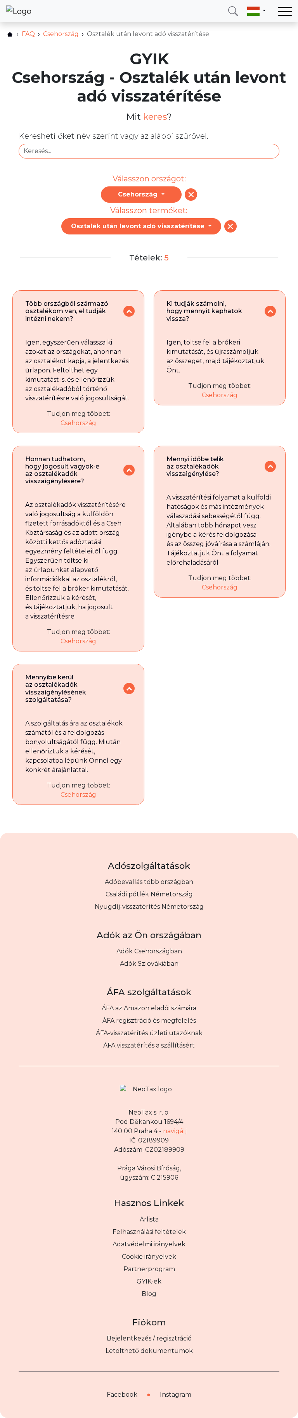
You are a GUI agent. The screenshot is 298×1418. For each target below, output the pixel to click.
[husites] (10, 34)
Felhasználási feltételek (149, 1231)
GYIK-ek (149, 1281)
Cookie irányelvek (149, 1256)
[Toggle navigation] (285, 11)
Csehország (138, 194)
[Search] (233, 11)
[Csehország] (230, 226)
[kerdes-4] (270, 466)
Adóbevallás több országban (149, 882)
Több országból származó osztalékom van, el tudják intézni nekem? (66, 311)
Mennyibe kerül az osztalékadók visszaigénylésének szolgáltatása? (55, 688)
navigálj (175, 1131)
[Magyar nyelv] (256, 11)
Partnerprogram (149, 1269)
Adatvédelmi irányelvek (149, 1244)
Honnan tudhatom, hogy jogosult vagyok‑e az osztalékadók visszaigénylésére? (62, 470)
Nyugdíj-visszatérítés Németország (149, 906)
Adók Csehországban (149, 951)
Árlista (149, 1219)
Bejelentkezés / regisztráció (149, 1338)
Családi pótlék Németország (149, 894)
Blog (149, 1293)
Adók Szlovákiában (149, 963)
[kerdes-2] (270, 311)
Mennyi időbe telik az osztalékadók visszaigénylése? (195, 466)
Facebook (122, 1394)
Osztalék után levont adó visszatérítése (138, 226)
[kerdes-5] (129, 688)
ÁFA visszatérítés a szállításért (149, 1045)
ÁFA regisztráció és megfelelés (149, 1020)
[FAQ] (191, 194)
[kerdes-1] (129, 311)
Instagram (175, 1394)
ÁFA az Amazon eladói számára (149, 1008)
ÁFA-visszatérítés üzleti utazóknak (149, 1033)
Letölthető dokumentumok (149, 1350)
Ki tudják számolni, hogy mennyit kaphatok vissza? (204, 311)
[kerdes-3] (129, 470)
